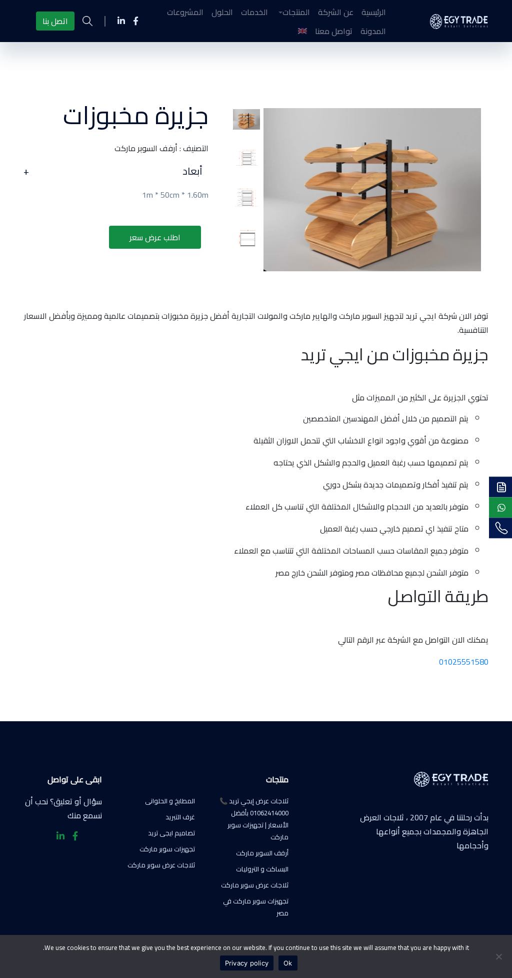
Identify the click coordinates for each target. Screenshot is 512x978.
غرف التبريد (180, 817)
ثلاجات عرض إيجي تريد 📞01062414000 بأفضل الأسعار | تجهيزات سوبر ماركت (254, 819)
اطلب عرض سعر (155, 237)
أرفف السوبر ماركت (262, 853)
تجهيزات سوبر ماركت (167, 849)
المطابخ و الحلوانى (170, 801)
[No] (499, 956)
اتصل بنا (55, 21)
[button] (293, 12)
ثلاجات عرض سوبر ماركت (254, 885)
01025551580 (463, 661)
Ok (288, 963)
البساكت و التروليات (262, 869)
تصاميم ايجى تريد (171, 833)
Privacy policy (247, 963)
